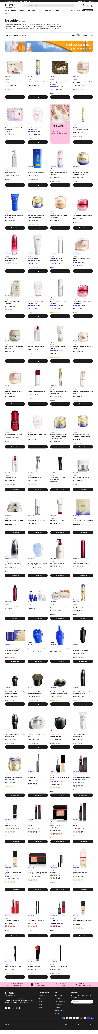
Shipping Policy (81, 1024)
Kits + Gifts (48, 10)
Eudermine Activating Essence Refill (15, 606)
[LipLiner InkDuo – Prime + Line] (38, 906)
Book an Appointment (60, 1001)
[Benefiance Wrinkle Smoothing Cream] (83, 244)
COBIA (9, 1024)
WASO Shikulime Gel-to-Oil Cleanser (58, 347)
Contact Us (42, 995)
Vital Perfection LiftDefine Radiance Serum (38, 82)
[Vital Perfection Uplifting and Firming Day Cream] (83, 159)
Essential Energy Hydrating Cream (82, 215)
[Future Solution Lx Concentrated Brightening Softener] (83, 678)
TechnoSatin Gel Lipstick (12, 920)
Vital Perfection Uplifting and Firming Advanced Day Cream (81, 435)
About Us (72, 10)
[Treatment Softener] (15, 463)
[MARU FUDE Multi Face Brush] (15, 952)
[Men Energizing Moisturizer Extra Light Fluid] (60, 288)
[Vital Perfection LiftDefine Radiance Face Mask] (83, 506)
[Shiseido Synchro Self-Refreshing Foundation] (83, 906)
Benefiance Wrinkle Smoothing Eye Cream (82, 347)
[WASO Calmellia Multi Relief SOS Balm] (60, 592)
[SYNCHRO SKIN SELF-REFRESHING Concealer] (60, 764)
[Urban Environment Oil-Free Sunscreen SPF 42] (38, 114)
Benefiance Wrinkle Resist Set (13, 81)
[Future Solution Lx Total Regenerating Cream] (60, 721)
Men (40, 10)
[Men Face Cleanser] (38, 244)
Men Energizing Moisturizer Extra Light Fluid (59, 302)
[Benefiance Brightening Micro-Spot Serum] (83, 378)
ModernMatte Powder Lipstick (81, 777)
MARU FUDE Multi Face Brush (13, 966)
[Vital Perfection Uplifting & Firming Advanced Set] (60, 67)
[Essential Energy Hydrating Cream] (83, 202)
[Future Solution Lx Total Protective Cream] (38, 721)
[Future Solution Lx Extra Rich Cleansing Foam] (60, 463)
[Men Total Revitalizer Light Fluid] (38, 506)
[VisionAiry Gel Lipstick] (38, 812)
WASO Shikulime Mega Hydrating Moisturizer (14, 347)
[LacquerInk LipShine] (60, 906)
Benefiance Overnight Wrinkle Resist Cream (58, 216)
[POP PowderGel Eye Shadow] (60, 812)
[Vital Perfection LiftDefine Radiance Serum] (38, 67)
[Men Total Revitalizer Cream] (83, 463)
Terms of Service (90, 1024)
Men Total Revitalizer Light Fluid (36, 520)
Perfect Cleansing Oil (11, 172)
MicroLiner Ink (31, 777)
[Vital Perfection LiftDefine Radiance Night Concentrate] (83, 592)
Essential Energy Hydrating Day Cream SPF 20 (82, 302)
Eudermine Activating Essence (81, 563)
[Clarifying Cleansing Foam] (60, 506)
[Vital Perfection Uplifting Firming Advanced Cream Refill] (15, 635)
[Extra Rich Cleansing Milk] (60, 549)
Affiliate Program (88, 1)
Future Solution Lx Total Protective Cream (37, 735)
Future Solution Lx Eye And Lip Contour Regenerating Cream (58, 692)
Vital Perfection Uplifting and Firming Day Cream (81, 173)
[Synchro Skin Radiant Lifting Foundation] (15, 858)
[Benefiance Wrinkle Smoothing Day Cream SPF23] (83, 67)
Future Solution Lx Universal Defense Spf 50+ (81, 735)
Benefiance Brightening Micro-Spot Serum (83, 392)
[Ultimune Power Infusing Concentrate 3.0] (15, 244)
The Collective (58, 1004)
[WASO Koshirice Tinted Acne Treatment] (15, 288)
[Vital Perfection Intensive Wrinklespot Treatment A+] (83, 114)
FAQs (40, 998)
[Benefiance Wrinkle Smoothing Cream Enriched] (15, 378)
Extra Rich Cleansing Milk (57, 563)
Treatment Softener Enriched (36, 346)
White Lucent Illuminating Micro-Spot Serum (59, 173)
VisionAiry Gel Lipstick (34, 826)
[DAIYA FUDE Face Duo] (38, 952)
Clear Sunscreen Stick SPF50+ (36, 172)
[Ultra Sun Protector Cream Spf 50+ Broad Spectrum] (15, 202)
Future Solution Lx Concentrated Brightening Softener (82, 692)
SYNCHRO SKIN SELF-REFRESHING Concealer (59, 778)
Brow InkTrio (53, 872)
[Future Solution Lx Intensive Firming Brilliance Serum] (15, 721)
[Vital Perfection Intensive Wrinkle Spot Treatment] (60, 378)
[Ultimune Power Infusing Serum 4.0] (15, 420)
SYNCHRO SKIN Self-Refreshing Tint (15, 826)
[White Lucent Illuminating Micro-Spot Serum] (60, 159)
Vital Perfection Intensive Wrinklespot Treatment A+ (80, 128)
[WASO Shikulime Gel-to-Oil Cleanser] (60, 333)
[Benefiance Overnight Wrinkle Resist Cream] (60, 202)
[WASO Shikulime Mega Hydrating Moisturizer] (15, 333)
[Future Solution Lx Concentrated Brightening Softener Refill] (83, 635)
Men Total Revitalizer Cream (81, 477)
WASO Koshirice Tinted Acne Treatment (13, 302)
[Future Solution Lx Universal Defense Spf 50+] (83, 721)
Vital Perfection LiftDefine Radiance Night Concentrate (83, 607)
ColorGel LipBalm (78, 826)
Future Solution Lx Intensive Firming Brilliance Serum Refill (15, 692)
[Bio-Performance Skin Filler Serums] (38, 592)
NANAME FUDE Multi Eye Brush (58, 966)
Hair (6, 10)
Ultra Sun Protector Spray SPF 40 (59, 649)
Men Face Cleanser (33, 258)
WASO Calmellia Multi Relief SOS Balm (59, 607)
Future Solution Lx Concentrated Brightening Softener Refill (82, 649)
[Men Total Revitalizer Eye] (38, 463)
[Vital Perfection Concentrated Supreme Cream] (15, 764)
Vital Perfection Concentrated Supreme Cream (13, 778)
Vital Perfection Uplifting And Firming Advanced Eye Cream (58, 435)
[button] (92, 5)
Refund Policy (72, 1024)
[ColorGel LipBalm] (83, 812)
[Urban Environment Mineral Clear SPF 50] (38, 420)
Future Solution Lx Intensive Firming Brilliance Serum (15, 735)
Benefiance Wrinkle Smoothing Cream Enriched (13, 392)
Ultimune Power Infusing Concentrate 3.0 (11, 259)
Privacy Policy (65, 1024)
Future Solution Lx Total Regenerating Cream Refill (35, 692)
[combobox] (49, 5)
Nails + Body (31, 10)
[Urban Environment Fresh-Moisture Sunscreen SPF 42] (38, 288)
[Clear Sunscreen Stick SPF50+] (38, 159)
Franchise (57, 998)
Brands (57, 10)
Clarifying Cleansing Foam (57, 520)
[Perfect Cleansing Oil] (15, 159)
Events (40, 1007)
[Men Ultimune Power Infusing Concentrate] (15, 549)
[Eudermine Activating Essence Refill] (15, 592)
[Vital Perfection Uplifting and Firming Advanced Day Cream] (83, 420)
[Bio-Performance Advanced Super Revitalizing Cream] (15, 506)
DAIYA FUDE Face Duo (34, 966)
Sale (6, 13)
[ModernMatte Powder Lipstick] (83, 764)
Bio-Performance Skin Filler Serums (37, 606)
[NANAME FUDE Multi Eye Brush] (60, 952)
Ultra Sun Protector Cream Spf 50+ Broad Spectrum (15, 216)
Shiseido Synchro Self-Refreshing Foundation (82, 921)
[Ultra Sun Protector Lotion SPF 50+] (38, 635)
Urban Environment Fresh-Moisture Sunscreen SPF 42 (37, 302)
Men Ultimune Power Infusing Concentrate (13, 564)
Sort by (16, 35)
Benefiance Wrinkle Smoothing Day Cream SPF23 (83, 82)
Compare (72, 35)
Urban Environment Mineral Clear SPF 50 (37, 435)
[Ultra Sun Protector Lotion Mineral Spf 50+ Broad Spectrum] (38, 549)
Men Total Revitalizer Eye (34, 477)
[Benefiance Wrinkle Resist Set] (15, 67)
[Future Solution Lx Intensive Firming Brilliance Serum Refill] (15, 678)
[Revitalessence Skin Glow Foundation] (83, 858)
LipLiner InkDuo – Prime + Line (36, 920)
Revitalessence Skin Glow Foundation (80, 873)
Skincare (13, 10)
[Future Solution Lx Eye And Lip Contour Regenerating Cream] (60, 678)
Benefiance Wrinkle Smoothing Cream (81, 259)
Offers (78, 10)
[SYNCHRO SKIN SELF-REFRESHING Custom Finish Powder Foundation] (38, 858)
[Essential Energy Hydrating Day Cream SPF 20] (83, 288)
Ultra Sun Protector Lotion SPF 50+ (37, 649)
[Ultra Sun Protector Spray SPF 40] (60, 635)
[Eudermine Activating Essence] (83, 549)
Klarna (40, 1004)
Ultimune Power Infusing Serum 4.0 (14, 434)
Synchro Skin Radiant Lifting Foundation (13, 873)
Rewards (80, 1)
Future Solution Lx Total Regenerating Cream (57, 735)
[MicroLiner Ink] (38, 764)
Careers (57, 1013)
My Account (42, 1001)
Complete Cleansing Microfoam (36, 391)
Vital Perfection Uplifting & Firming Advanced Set (60, 82)
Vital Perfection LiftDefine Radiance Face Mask (83, 521)
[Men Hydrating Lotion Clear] (60, 244)
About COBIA (58, 995)
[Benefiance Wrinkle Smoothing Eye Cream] (83, 333)
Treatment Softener (10, 477)
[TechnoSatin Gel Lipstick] (15, 906)
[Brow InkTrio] (60, 858)
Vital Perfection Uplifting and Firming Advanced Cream (36, 216)
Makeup (22, 10)
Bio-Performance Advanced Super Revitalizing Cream (14, 521)
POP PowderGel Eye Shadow (58, 826)
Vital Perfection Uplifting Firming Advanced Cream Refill (14, 649)
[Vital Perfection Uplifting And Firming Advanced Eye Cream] (60, 420)
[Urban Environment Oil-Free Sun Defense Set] (15, 114)
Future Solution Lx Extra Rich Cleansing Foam (58, 478)
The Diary (57, 1007)
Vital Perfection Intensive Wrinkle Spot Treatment (59, 392)
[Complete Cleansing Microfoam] (38, 378)
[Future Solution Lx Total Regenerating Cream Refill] (38, 678)
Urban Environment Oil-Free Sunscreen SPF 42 (35, 128)
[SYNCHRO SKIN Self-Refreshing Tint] (15, 812)
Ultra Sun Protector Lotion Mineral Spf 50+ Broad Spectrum (37, 564)
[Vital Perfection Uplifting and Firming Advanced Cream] (38, 202)
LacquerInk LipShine (56, 920)
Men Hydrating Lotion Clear (58, 258)
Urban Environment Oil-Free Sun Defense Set (14, 128)
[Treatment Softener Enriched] (38, 333)
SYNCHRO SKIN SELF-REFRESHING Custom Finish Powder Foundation (37, 873)
